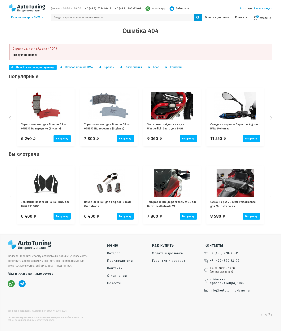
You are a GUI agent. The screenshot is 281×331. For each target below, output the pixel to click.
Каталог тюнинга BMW (78, 67)
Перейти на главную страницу (34, 67)
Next (270, 118)
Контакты (241, 17)
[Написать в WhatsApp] (11, 283)
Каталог (113, 253)
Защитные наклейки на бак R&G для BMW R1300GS (45, 204)
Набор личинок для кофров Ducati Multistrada (107, 204)
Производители (120, 261)
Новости (114, 283)
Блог (155, 67)
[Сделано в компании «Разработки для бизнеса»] (266, 315)
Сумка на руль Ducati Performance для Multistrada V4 (233, 204)
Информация (133, 67)
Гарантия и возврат (168, 261)
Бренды (108, 67)
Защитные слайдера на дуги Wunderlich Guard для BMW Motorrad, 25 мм (166, 127)
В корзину (62, 138)
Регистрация (263, 8)
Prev (10, 118)
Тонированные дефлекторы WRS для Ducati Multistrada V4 (172, 204)
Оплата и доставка (217, 17)
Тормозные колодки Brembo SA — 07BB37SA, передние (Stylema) (43, 126)
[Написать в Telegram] (22, 283)
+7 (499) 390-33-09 (128, 8)
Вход (243, 8)
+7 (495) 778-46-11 (98, 8)
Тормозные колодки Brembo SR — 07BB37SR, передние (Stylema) (107, 126)
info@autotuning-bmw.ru (230, 290)
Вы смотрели (24, 154)
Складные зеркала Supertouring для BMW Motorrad (234, 126)
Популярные (24, 76)
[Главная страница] (27, 7)
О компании (117, 275)
